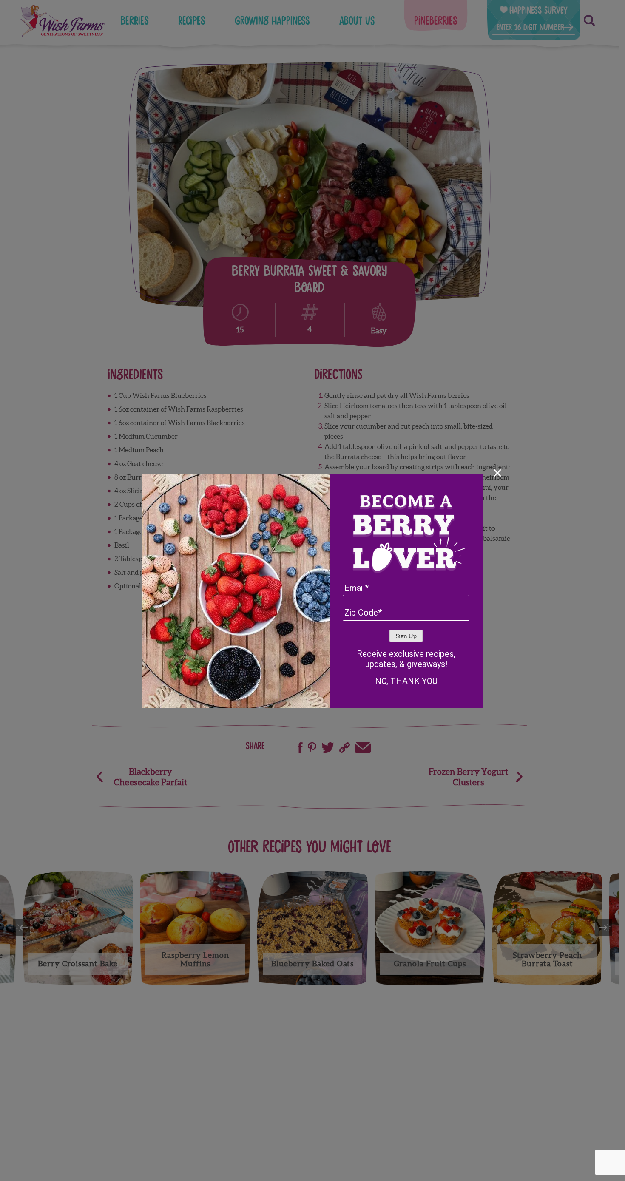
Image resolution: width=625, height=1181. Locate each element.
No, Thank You (406, 681)
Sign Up (406, 636)
